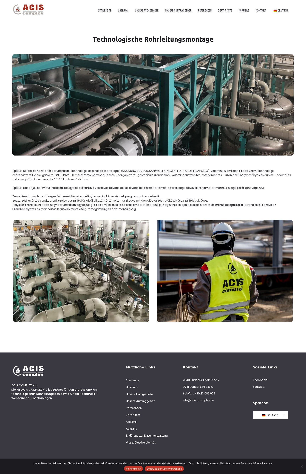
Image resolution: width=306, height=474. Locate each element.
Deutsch (272, 415)
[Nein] (301, 466)
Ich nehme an (133, 468)
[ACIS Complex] (28, 10)
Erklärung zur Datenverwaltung (164, 468)
